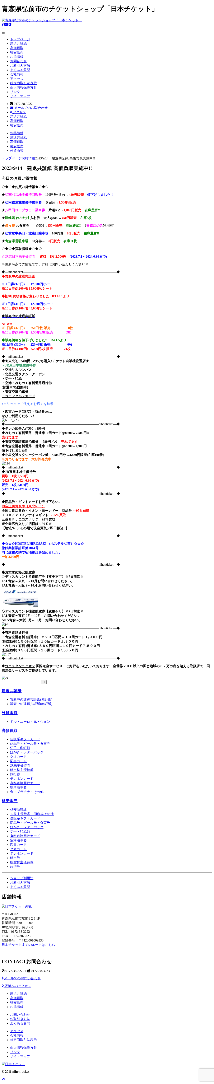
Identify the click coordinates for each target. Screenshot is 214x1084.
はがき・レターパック (26, 752)
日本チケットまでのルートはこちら (28, 945)
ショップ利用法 (21, 878)
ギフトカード (28, 502)
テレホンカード (21, 778)
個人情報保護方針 (23, 87)
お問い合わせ (20, 1014)
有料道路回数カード (25, 783)
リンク (15, 92)
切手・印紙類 (20, 748)
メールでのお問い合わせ (22, 978)
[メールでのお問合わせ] (6, 24)
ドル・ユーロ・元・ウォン (30, 721)
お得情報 (16, 57)
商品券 (10, 502)
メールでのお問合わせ (30, 107)
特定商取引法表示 (23, 83)
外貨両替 (16, 150)
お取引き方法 (20, 65)
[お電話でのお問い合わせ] (10, 24)
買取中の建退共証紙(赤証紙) (31, 699)
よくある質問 (20, 70)
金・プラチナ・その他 (26, 792)
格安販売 (16, 52)
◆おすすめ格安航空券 (18, 572)
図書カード (18, 761)
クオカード (18, 756)
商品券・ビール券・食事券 (30, 743)
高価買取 (16, 48)
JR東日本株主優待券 (20, 256)
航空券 (15, 858)
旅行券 (15, 774)
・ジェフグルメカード (18, 396)
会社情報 (16, 74)
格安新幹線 (18, 809)
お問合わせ (18, 61)
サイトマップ (20, 96)
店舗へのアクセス (17, 986)
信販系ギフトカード (25, 739)
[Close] (3, 33)
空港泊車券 (18, 787)
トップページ (20, 39)
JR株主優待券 (20, 765)
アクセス (16, 78)
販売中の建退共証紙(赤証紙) (31, 704)
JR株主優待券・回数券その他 (32, 814)
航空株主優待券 (21, 770)
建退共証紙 (18, 43)
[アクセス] (3, 24)
